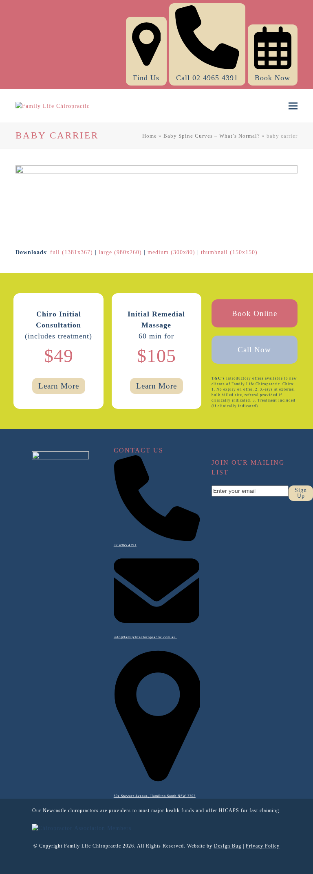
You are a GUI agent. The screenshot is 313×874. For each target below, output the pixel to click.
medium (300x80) (171, 252)
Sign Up (301, 493)
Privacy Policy (263, 846)
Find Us (146, 78)
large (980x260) (120, 252)
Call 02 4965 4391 (207, 78)
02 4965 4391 (125, 545)
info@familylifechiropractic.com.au (145, 637)
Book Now (272, 78)
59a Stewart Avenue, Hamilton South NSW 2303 (155, 796)
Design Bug (227, 846)
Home (149, 136)
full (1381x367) (71, 252)
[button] (293, 106)
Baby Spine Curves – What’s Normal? (211, 136)
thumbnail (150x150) (229, 252)
